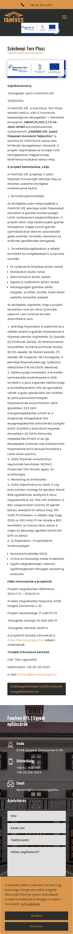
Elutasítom (36, 926)
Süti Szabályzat (30, 904)
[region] (36, 905)
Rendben (36, 916)
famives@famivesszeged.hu (37, 674)
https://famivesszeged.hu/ (25, 640)
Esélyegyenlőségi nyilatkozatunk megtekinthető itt (36, 689)
